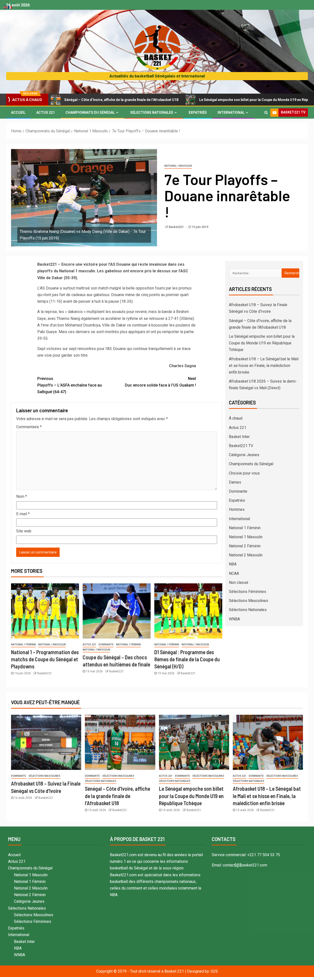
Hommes (237, 509)
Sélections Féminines (247, 591)
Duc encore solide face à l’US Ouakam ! (160, 382)
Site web (23, 531)
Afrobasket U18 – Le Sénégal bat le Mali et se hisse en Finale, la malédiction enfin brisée (264, 366)
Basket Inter (239, 436)
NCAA (234, 573)
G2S (214, 971)
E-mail (23, 514)
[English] (6, 7)
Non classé (238, 582)
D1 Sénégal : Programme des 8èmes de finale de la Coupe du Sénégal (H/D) (187, 659)
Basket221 (176, 227)
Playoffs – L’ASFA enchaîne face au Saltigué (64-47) (69, 385)
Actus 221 (45, 112)
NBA (232, 564)
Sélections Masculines (248, 600)
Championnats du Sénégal (90, 112)
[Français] (10, 7)
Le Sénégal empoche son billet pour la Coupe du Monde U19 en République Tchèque (235, 100)
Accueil (18, 112)
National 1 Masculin (178, 165)
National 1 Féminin (23, 644)
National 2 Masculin (245, 555)
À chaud (235, 418)
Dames (235, 482)
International (231, 112)
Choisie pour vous (244, 473)
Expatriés (198, 112)
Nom (21, 496)
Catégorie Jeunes (244, 454)
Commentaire (29, 427)
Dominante (106, 644)
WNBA (234, 619)
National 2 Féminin (245, 546)
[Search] (266, 112)
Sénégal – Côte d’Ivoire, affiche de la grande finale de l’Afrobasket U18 (89, 100)
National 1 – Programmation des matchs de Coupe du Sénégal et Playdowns (45, 659)
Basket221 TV (241, 445)
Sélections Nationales (151, 112)
